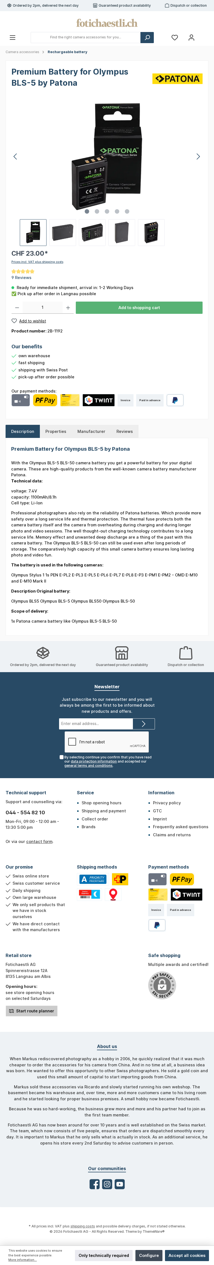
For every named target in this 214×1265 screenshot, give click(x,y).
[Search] (147, 37)
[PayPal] (175, 400)
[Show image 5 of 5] (127, 211)
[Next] (198, 156)
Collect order (95, 819)
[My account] (191, 37)
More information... (22, 1260)
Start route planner (34, 1010)
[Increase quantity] (68, 308)
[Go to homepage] (107, 23)
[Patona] (177, 78)
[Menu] (13, 37)
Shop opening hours (101, 802)
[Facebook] (94, 1184)
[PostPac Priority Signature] (120, 879)
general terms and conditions (88, 765)
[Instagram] (107, 1184)
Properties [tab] (55, 431)
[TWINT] (98, 400)
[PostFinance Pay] (45, 400)
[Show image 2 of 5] (97, 211)
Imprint (160, 819)
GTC (157, 810)
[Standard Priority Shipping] (93, 879)
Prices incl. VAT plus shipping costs (37, 262)
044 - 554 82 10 (25, 812)
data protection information (94, 761)
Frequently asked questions (180, 826)
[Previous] (15, 156)
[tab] (23, 431)
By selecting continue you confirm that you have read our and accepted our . (108, 761)
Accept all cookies (187, 1255)
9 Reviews (21, 277)
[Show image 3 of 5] (107, 211)
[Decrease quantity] (17, 308)
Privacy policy (167, 802)
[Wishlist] (175, 37)
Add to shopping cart (139, 307)
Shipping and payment (104, 810)
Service (85, 792)
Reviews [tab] (124, 431)
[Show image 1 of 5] (87, 211)
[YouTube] (119, 1184)
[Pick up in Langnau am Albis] (113, 894)
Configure (149, 1255)
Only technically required (104, 1255)
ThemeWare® (154, 1231)
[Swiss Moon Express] (89, 894)
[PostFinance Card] (70, 400)
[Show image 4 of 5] (117, 211)
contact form (39, 841)
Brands (89, 826)
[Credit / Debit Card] (20, 400)
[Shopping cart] (204, 35)
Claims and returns (172, 834)
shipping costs (82, 1226)
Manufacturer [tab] (91, 431)
